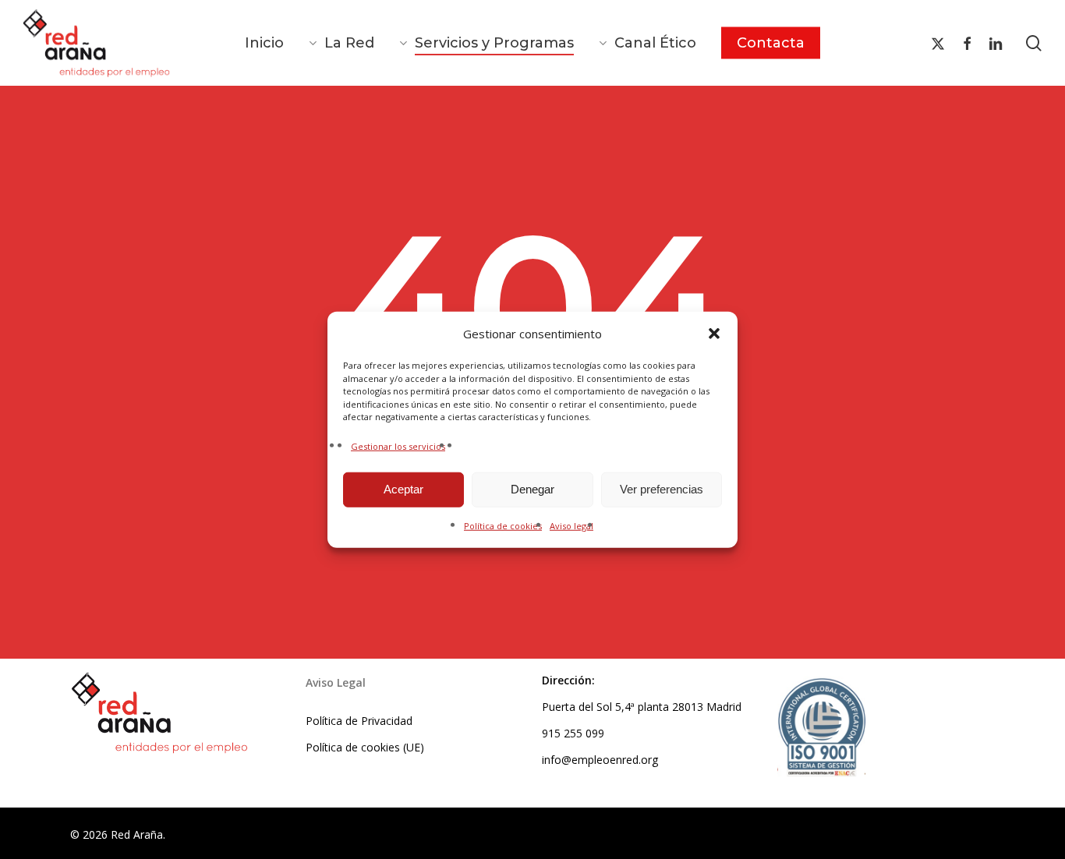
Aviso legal (571, 525)
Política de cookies (503, 525)
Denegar (532, 489)
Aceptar (403, 489)
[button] (714, 333)
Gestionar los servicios (398, 445)
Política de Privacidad (359, 720)
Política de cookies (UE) (365, 747)
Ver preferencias (661, 489)
